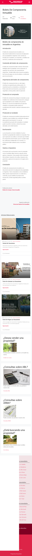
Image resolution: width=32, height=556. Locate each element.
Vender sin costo (7, 357)
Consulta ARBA (7, 421)
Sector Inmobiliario (23, 17)
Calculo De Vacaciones (9, 243)
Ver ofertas (6, 450)
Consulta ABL (6, 391)
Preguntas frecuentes (16, 554)
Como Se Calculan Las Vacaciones (12, 281)
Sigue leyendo (5, 249)
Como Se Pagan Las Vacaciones (11, 319)
